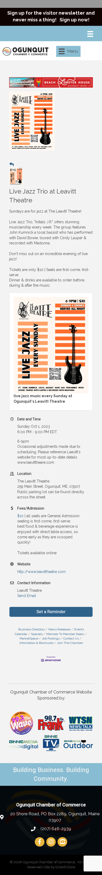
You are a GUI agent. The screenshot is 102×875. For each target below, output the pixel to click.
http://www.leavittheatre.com (41, 572)
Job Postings (51, 638)
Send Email (26, 596)
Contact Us (71, 638)
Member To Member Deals (65, 634)
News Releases (59, 629)
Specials (37, 634)
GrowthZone (65, 867)
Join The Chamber (70, 643)
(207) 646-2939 (55, 828)
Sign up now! (74, 19)
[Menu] (90, 33)
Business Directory (31, 629)
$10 (20, 516)
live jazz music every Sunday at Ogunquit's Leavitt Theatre (43, 398)
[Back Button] (11, 164)
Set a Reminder (51, 612)
